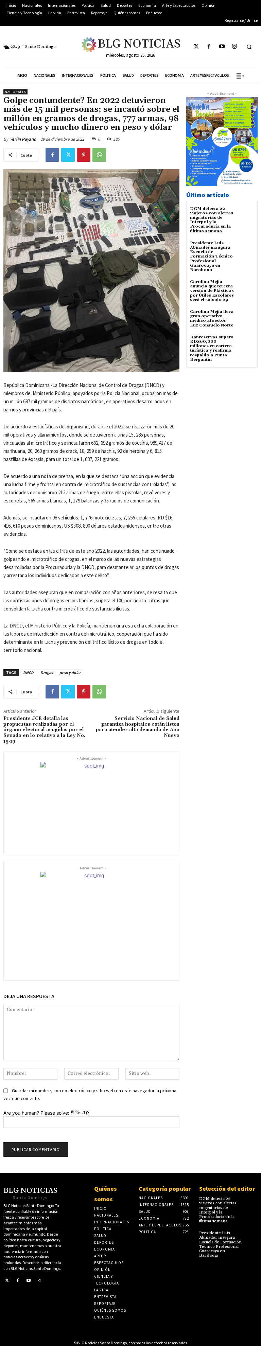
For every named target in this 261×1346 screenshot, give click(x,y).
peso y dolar (70, 672)
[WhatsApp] (99, 155)
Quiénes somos (105, 1194)
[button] (249, 46)
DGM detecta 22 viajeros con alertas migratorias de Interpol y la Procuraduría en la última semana (211, 220)
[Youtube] (221, 46)
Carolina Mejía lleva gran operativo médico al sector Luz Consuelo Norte (211, 318)
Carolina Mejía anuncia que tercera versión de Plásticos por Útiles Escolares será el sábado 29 (212, 290)
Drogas (46, 672)
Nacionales (15, 92)
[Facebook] (209, 46)
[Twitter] (196, 46)
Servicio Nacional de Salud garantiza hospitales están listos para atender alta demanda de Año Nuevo (137, 727)
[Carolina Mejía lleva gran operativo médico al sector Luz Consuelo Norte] (245, 317)
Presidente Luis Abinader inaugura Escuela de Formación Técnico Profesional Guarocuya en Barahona (211, 256)
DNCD (28, 672)
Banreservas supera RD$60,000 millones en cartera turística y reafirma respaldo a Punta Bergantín (211, 348)
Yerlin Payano (23, 139)
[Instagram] (234, 46)
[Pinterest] (83, 155)
